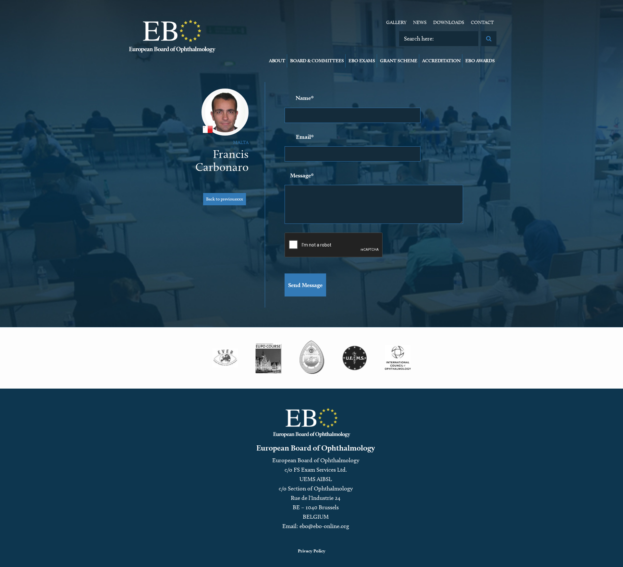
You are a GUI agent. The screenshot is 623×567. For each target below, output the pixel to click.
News (420, 22)
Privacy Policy (311, 550)
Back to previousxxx (224, 199)
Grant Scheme (398, 61)
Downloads (448, 22)
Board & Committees (317, 61)
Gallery (396, 22)
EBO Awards (480, 61)
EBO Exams (361, 61)
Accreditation (441, 61)
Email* (305, 136)
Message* (302, 175)
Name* (305, 97)
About (277, 61)
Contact (482, 22)
